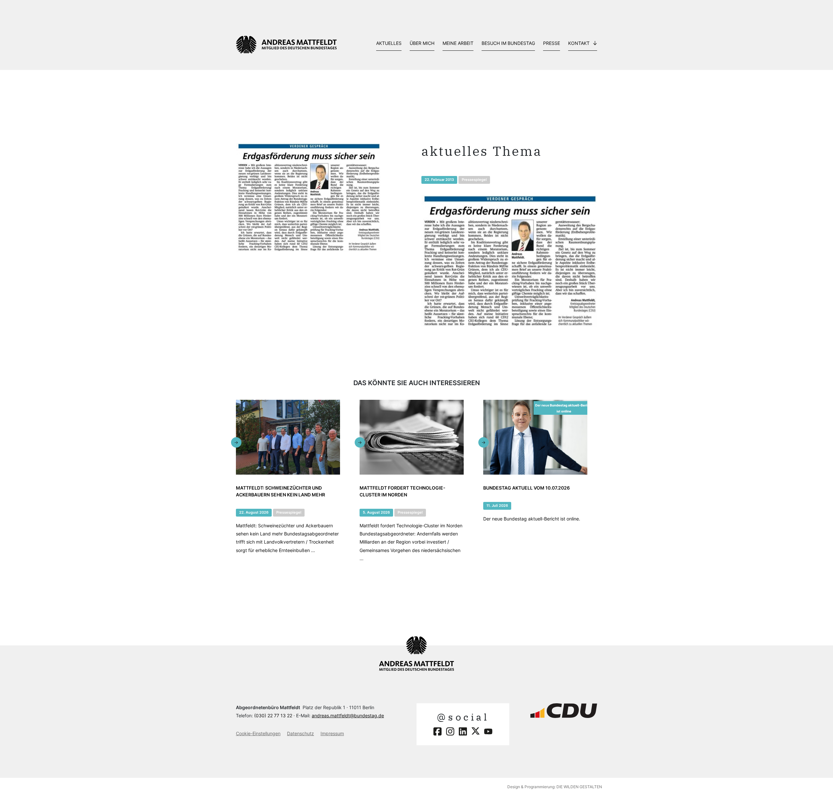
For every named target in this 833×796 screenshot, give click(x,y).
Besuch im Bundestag (508, 43)
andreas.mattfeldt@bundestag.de (348, 715)
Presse (551, 43)
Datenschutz (300, 733)
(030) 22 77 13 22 (273, 715)
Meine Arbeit (458, 43)
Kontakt (579, 43)
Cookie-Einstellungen (258, 733)
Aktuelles (389, 43)
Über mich (422, 43)
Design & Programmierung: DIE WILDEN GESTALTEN (554, 786)
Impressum (332, 733)
